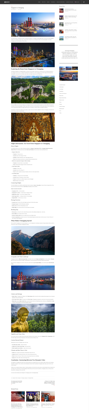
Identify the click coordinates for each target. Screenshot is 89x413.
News (60, 110)
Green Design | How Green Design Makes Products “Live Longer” (71, 23)
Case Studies (61, 89)
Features (60, 104)
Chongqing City (14, 9)
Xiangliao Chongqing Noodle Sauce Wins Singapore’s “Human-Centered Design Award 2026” (71, 17)
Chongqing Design (19, 408)
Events (60, 102)
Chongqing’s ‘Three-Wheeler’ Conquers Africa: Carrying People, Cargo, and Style (71, 30)
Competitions (61, 91)
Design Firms (61, 95)
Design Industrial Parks (62, 97)
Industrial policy (61, 108)
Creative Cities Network (62, 93)
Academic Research (62, 84)
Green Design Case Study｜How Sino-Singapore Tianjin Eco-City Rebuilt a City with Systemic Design (71, 37)
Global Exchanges (62, 106)
